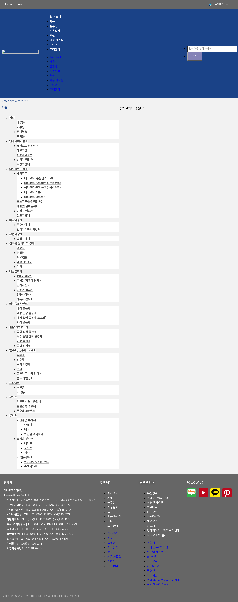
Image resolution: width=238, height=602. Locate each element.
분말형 (21, 252)
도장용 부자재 (25, 438)
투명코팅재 (23, 164)
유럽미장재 (15, 234)
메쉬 (26, 429)
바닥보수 (152, 511)
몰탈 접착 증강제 (26, 331)
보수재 (13, 397)
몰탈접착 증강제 (26, 406)
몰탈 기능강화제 (18, 327)
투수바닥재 (23, 224)
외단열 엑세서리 (33, 434)
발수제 (21, 355)
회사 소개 (55, 16)
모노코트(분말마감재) (29, 201)
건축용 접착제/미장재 (22, 243)
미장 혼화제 (23, 341)
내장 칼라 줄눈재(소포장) (31, 317)
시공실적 (55, 30)
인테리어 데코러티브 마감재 (163, 530)
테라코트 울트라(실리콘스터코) (42, 183)
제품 (52, 21)
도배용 (21, 136)
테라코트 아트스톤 (35, 197)
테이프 (28, 443)
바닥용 (21, 392)
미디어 (54, 44)
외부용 (21, 127)
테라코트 (22, 173)
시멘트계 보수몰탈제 (29, 401)
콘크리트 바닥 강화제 (29, 373)
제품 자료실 (56, 40)
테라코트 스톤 (32, 192)
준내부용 (22, 131)
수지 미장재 (23, 364)
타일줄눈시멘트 (18, 303)
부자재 (13, 415)
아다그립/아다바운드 (36, 462)
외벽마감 (152, 507)
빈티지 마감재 (25, 159)
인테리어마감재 (18, 141)
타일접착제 (15, 271)
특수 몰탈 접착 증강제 (29, 336)
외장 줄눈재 (23, 322)
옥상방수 (152, 493)
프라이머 (14, 383)
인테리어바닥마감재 (28, 229)
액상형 (21, 248)
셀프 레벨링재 (25, 378)
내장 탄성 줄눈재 (26, 313)
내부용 (21, 122)
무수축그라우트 (26, 410)
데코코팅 (22, 150)
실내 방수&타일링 (157, 498)
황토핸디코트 (24, 155)
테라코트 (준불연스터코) (38, 178)
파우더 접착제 (25, 290)
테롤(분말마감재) (27, 206)
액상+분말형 (24, 262)
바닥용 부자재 (25, 457)
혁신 (52, 35)
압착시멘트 (23, 285)
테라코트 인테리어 (27, 145)
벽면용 (21, 387)
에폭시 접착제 (25, 299)
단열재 (28, 424)
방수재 (21, 359)
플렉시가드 (30, 466)
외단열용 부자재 (26, 420)
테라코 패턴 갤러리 (158, 535)
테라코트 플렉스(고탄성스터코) (42, 187)
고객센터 (55, 49)
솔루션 (54, 26)
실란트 (28, 448)
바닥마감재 (15, 220)
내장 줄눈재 (23, 308)
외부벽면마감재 (18, 169)
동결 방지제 (23, 345)
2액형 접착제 (24, 294)
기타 (19, 266)
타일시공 (152, 525)
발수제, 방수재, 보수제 (22, 350)
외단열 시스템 (155, 502)
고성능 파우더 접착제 (29, 280)
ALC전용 (22, 257)
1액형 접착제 (24, 276)
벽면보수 (152, 521)
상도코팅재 (23, 215)
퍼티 (12, 117)
